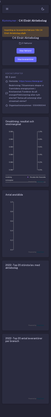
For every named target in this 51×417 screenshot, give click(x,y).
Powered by (36, 181)
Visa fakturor (25, 50)
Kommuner (9, 20)
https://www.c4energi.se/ (31, 81)
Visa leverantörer (26, 59)
